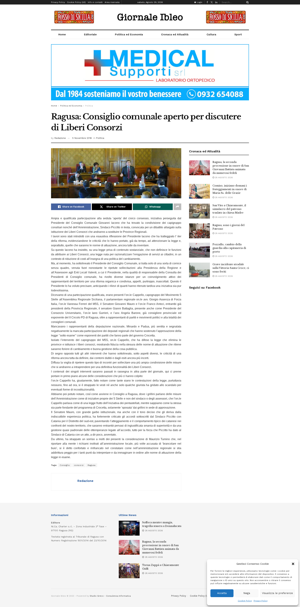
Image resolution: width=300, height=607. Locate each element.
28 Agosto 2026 (223, 177)
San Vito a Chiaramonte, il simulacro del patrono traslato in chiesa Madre (229, 209)
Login (199, 2)
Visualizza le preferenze (277, 593)
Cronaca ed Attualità (174, 34)
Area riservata (112, 2)
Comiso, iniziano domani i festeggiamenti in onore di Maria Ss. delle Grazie (229, 189)
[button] (293, 564)
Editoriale (90, 34)
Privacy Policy (261, 601)
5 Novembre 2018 (82, 138)
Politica (89, 106)
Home (62, 34)
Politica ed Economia (129, 34)
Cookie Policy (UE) (76, 2)
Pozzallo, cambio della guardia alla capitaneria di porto (229, 248)
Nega (246, 593)
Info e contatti (95, 2)
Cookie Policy (245, 601)
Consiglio (65, 465)
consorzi (79, 465)
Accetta (222, 593)
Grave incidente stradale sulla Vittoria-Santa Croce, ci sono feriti (230, 268)
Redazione (60, 138)
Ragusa (91, 465)
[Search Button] (247, 2)
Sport (238, 34)
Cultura (211, 34)
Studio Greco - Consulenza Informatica (110, 596)
